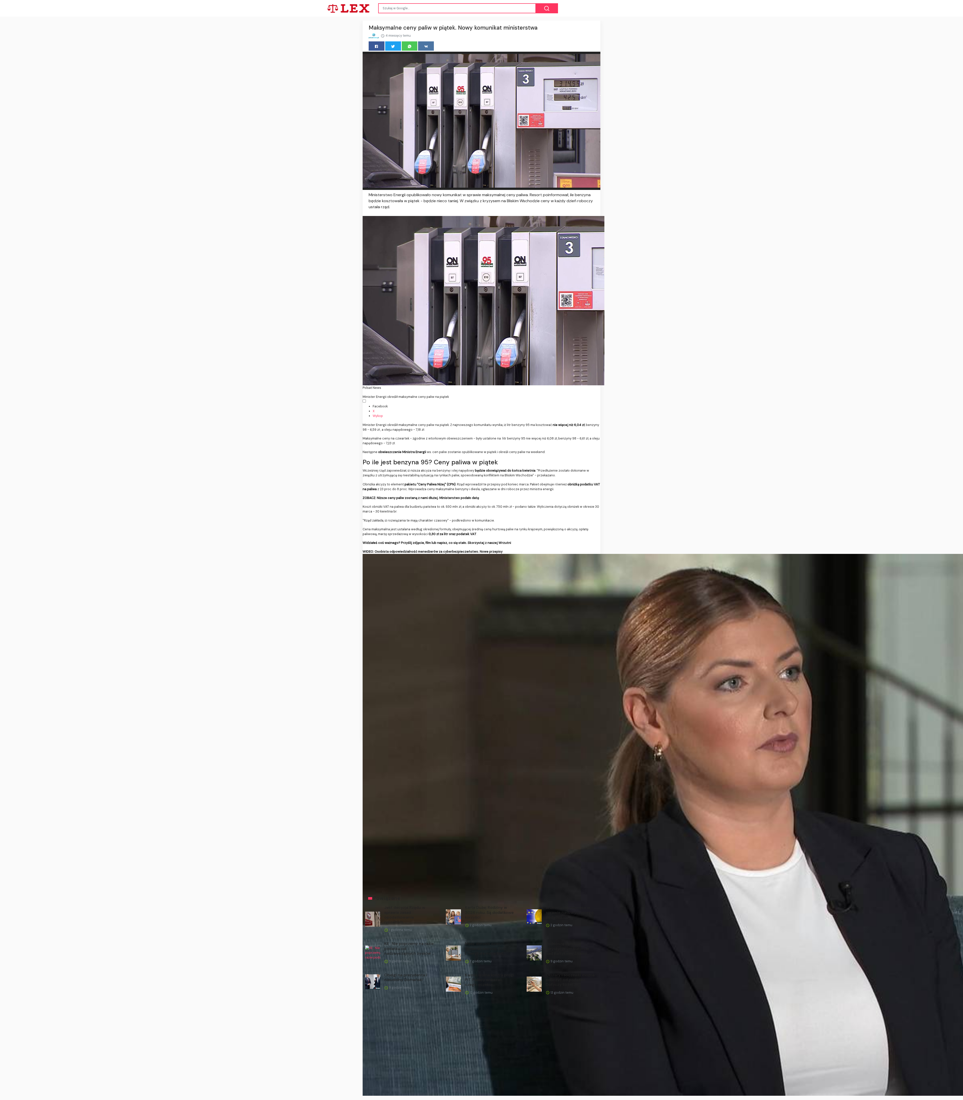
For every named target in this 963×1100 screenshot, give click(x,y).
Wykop (378, 416)
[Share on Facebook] (376, 46)
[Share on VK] (426, 46)
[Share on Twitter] (393, 46)
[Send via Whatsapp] (410, 46)
